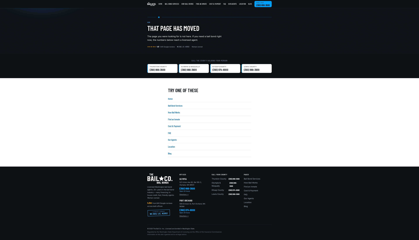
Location (242, 4)
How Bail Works (187, 4)
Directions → (183, 194)
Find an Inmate (201, 4)
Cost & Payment (215, 4)
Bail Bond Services (172, 4)
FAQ (224, 4)
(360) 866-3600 (187, 188)
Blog (250, 4)
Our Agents (232, 4)
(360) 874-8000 (187, 209)
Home (160, 4)
